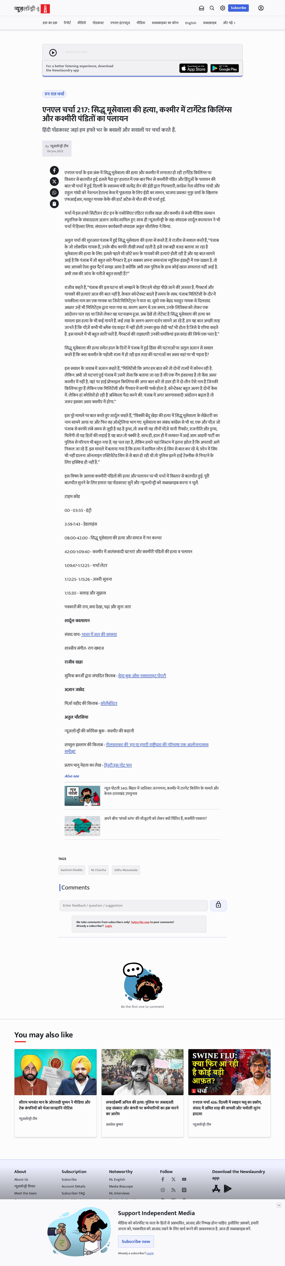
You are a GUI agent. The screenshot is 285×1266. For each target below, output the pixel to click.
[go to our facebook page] (163, 1179)
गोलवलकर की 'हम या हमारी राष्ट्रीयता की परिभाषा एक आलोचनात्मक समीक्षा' (137, 748)
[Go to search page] (212, 8)
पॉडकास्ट (98, 23)
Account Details (74, 1186)
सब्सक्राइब (209, 23)
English (190, 23)
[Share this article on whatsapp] (54, 192)
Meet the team (25, 1193)
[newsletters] (201, 8)
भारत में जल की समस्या (99, 634)
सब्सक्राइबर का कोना (165, 23)
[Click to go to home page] (32, 8)
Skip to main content (35, 36)
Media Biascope (121, 1186)
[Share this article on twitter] (54, 181)
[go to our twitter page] (173, 1179)
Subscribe (238, 8)
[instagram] (163, 1190)
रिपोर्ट (67, 23)
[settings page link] (222, 8)
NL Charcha (98, 870)
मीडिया (141, 23)
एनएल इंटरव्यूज (120, 23)
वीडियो (81, 23)
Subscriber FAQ (73, 1193)
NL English (117, 1180)
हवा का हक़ (50, 23)
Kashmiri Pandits (72, 870)
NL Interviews (119, 1193)
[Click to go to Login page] (261, 8)
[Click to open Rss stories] (173, 1190)
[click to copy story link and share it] (54, 204)
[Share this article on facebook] (54, 170)
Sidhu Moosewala (126, 870)
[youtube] (184, 1179)
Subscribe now (136, 1241)
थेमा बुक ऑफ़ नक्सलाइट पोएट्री (142, 676)
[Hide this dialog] (279, 1205)
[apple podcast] (184, 1190)
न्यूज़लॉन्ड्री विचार (24, 1186)
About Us (21, 1180)
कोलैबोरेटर (109, 703)
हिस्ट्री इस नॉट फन (118, 765)
